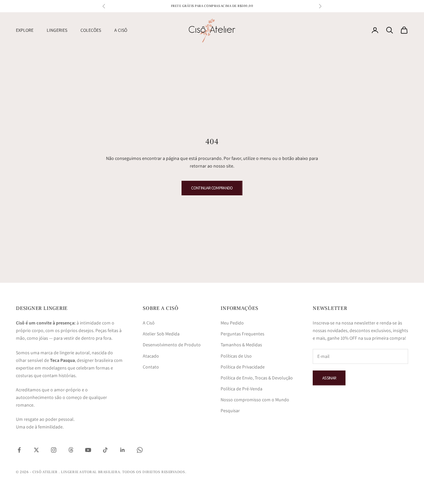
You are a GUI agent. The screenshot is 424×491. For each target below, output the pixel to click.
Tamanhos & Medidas (241, 345)
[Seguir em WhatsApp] (139, 450)
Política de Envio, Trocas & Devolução (257, 378)
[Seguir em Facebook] (19, 450)
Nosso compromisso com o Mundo (255, 400)
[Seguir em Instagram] (53, 450)
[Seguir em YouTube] (88, 450)
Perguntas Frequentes (242, 334)
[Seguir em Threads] (71, 450)
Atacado (151, 356)
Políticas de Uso (236, 356)
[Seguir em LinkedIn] (122, 450)
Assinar (329, 378)
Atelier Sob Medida (161, 334)
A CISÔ (120, 30)
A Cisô (149, 323)
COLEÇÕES (90, 30)
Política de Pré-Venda (241, 389)
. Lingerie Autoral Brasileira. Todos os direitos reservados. (122, 471)
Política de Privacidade (243, 367)
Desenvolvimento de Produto (172, 345)
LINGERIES (57, 30)
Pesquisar (230, 411)
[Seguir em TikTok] (105, 450)
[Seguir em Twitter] (36, 450)
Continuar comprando (212, 188)
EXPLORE (24, 30)
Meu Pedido (232, 323)
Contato (151, 367)
